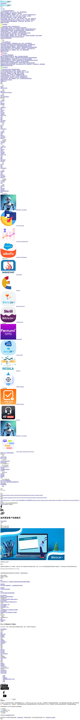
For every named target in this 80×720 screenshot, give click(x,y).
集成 (1, 192)
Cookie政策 (6, 715)
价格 (1, 632)
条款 (4, 676)
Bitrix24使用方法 (4, 653)
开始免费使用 (3, 3)
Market (1, 662)
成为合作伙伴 (3, 671)
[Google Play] (4, 689)
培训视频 (2, 640)
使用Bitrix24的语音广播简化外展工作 (8, 601)
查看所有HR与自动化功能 (6, 79)
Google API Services (4, 667)
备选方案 (2, 652)
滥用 (4, 681)
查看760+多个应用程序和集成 (7, 452)
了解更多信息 (20, 717)
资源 (1, 655)
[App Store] (4, 686)
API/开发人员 (3, 666)
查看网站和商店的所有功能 (6, 65)
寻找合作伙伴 (3, 670)
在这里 (26, 573)
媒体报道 (2, 636)
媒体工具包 (3, 634)
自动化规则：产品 (4, 607)
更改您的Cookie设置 (50, 717)
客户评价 (2, 651)
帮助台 (2, 639)
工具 (1, 631)
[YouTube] (4, 697)
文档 (1, 660)
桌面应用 (2, 665)
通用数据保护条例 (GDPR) (9, 679)
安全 (4, 680)
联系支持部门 (3, 642)
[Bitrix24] (5, 2)
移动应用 (2, 664)
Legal (4, 675)
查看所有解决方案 (4, 191)
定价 (1, 82)
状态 (1, 644)
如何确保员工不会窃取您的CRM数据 (8, 612)
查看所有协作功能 (4, 51)
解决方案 (2, 649)
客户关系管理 (3, 521)
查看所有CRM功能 (4, 22)
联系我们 (2, 635)
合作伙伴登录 (3, 673)
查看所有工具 (3, 81)
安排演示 (2, 643)
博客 (1, 504)
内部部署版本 (3, 657)
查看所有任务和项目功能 (6, 38)
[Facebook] (4, 693)
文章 (1, 648)
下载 (1, 659)
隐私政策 (5, 677)
